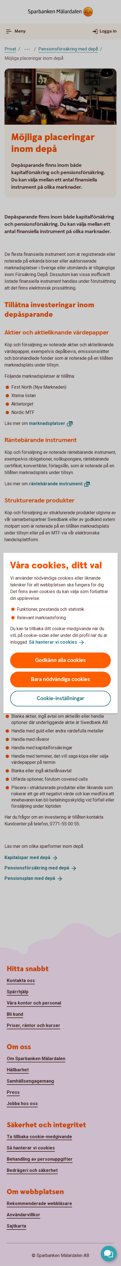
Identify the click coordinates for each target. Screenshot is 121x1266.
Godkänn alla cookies (60, 660)
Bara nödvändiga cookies (60, 679)
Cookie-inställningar (60, 698)
